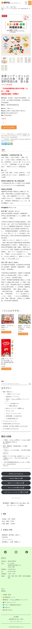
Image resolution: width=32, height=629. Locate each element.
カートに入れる (9, 127)
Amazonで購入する (15, 478)
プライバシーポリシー (16, 621)
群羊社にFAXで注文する (16, 474)
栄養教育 (27, 139)
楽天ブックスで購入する (15, 483)
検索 (2, 381)
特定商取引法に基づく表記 (16, 619)
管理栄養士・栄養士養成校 (10, 139)
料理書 (11, 140)
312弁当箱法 (21, 139)
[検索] (30, 384)
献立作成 (7, 140)
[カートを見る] (26, 3)
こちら (23, 503)
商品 (7, 7)
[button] (27, 17)
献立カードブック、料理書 (19, 135)
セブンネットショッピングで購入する (15, 492)
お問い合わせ (8, 610)
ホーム (2, 7)
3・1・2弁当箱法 (17, 134)
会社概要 (16, 616)
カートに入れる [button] (6, 332)
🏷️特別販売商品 (14, 137)
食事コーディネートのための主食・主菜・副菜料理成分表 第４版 (15, 9)
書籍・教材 (13, 7)
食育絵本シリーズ (9, 597)
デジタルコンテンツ (10, 602)
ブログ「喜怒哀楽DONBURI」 (13, 605)
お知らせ (7, 607)
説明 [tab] (3, 150)
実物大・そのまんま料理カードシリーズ (15, 600)
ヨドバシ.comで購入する (15, 487)
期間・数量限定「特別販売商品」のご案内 (15, 446)
